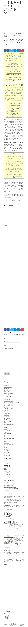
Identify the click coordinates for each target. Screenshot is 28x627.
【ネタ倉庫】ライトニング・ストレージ (13, 7)
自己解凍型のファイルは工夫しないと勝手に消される (14, 556)
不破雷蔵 (13, 523)
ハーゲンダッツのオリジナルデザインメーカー (13, 484)
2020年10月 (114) (7, 463)
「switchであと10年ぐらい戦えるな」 (11, 503)
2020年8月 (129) (7, 466)
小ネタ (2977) (6, 415)
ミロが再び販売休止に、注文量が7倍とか (12, 499)
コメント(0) (17, 46)
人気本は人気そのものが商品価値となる (12, 494)
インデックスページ (16, 559)
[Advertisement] (14, 23)
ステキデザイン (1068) (8, 401)
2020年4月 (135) (7, 472)
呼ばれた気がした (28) (8, 412)
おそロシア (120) (7, 390)
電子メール (6, 341)
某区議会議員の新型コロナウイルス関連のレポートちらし (14, 553)
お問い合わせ (10, 624)
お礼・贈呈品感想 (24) (8, 393)
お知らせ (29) (6, 391)
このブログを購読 (8, 509)
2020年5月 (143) (7, 471)
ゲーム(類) (11, 205)
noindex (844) (6, 388)
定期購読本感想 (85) (8, 413)
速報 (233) (6, 449)
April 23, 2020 (17, 79)
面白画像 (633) (7, 455)
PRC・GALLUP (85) (8, 387)
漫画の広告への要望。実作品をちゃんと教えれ (13, 502)
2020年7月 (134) (7, 468)
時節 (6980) (6, 427)
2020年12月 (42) (7, 460)
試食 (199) (6, 446)
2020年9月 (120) (7, 465)
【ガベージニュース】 (8, 537)
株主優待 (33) (6, 432)
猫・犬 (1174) (6, 435)
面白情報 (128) (7, 454)
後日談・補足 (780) (7, 418)
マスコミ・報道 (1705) (8, 405)
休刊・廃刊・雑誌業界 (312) (9, 408)
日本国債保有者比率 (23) (9, 424)
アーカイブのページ (18, 560)
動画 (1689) (6, 410)
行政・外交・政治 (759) (8, 444)
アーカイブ (10, 458)
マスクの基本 (6, 490)
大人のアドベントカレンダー (9, 493)
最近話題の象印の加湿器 (9, 485)
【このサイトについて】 (14, 544)
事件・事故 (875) (7, 407)
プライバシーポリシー (17, 624)
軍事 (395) (6, 447)
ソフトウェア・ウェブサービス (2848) (11, 402)
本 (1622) (5, 429)
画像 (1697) (6, 436)
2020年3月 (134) (7, 474)
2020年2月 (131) (7, 476)
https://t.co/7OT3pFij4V (16, 85)
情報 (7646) (6, 419)
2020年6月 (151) (7, 469)
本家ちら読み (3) (7, 430)
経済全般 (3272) (7, 441)
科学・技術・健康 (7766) (9, 438)
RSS (22, 625)
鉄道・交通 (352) (7, 450)
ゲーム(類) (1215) (7, 396)
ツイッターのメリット (8, 491)
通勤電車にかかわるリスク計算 (10, 487)
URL (5, 345)
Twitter (12, 625)
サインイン (13, 334)
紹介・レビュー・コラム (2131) (10, 440)
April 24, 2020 (17, 100)
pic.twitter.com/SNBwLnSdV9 (14, 74)
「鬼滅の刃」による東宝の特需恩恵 (11, 488)
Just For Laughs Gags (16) (9, 384)
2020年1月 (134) (7, 477)
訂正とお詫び (6, 482)
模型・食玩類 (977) (7, 433)
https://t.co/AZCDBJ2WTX (14, 73)
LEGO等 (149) (6, 385)
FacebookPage (17, 625)
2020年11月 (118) (7, 462)
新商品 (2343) (6, 422)
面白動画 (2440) (7, 452)
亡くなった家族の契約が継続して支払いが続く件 (13, 500)
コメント (5, 350)
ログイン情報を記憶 (9, 348)
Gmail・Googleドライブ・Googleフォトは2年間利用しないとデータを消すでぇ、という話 (14, 506)
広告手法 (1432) (7, 416)
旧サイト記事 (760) (7, 426)
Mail (20, 625)
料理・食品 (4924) (7, 421)
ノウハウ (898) (7, 404)
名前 (5, 338)
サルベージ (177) (7, 399)
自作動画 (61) (6, 443)
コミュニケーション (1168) (9, 398)
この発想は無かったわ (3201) (9, 394)
